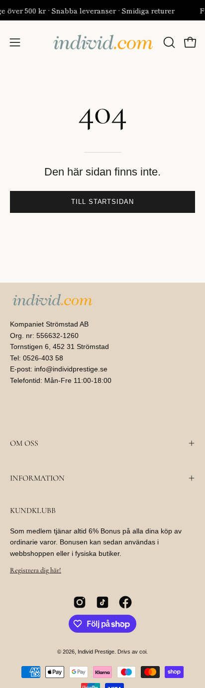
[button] (168, 42)
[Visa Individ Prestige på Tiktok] (102, 602)
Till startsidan (102, 201)
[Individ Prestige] (102, 42)
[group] (102, 10)
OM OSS (24, 443)
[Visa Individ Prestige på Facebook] (125, 602)
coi (142, 652)
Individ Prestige (96, 652)
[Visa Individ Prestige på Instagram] (79, 602)
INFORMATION (37, 478)
